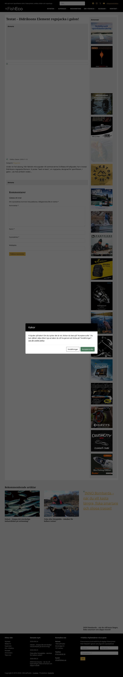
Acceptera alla (87, 349)
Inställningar (73, 349)
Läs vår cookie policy (36, 340)
